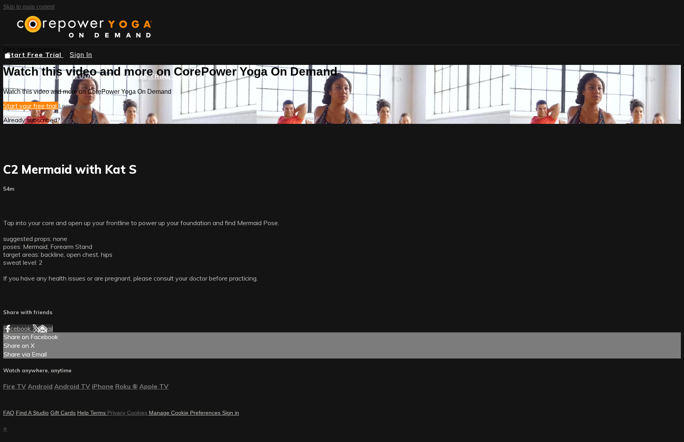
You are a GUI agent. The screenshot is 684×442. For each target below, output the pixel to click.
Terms (98, 413)
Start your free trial (30, 106)
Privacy (117, 413)
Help (83, 413)
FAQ (8, 413)
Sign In (81, 54)
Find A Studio (32, 413)
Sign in (71, 120)
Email (45, 328)
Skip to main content (29, 6)
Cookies (138, 413)
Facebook (17, 328)
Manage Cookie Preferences (185, 413)
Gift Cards (63, 413)
